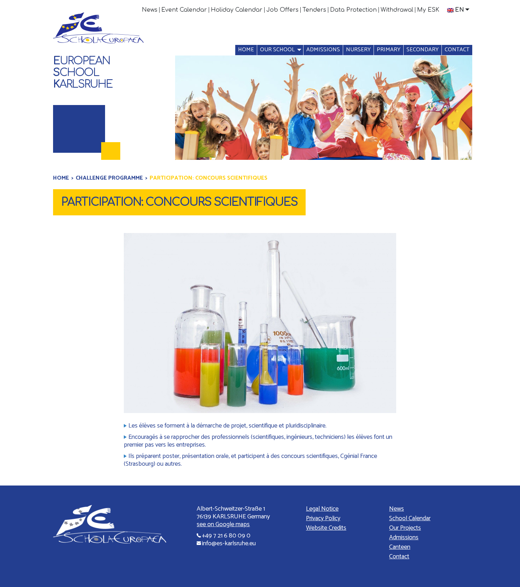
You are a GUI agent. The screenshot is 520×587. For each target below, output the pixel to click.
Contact (457, 49)
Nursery (358, 49)
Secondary (422, 49)
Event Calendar (184, 10)
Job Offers (282, 10)
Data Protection (353, 10)
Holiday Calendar (236, 10)
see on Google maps (223, 524)
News (149, 10)
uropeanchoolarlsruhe (82, 72)
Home (246, 49)
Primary (388, 49)
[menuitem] (150, 10)
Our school (277, 49)
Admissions (323, 49)
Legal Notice (322, 509)
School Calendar (410, 518)
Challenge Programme (109, 178)
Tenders (314, 10)
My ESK (428, 10)
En (459, 10)
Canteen (399, 547)
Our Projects (405, 528)
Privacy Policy (323, 518)
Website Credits (326, 528)
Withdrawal (397, 10)
